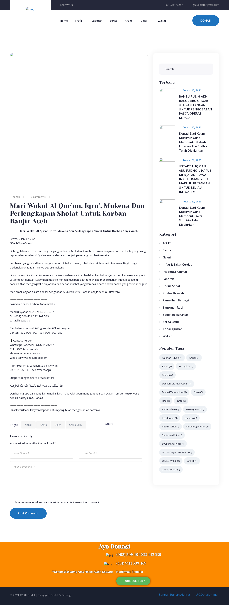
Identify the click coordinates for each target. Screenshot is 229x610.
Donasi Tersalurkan (174, 392)
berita (167, 366)
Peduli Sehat (171, 286)
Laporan (97, 20)
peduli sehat (170, 426)
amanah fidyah (172, 357)
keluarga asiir (195, 409)
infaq (181, 400)
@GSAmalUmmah (207, 595)
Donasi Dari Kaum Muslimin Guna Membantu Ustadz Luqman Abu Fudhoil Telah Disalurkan (193, 141)
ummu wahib (171, 461)
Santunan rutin (172, 435)
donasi (167, 375)
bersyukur (186, 366)
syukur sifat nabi (173, 443)
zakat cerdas (171, 469)
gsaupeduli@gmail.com (206, 4)
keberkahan (170, 409)
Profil (78, 20)
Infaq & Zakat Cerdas (177, 265)
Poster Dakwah (173, 293)
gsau (198, 392)
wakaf (192, 461)
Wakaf (162, 20)
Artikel (129, 20)
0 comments (38, 197)
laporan (191, 418)
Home (64, 20)
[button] (133, 581)
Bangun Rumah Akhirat (174, 595)
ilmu (166, 400)
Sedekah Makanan (175, 315)
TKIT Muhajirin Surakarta (177, 452)
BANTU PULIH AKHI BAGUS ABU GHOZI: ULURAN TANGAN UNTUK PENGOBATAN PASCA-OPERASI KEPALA (195, 107)
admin (16, 197)
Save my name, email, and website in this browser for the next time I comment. (57, 502)
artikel (194, 357)
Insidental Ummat (175, 272)
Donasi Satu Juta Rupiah (176, 383)
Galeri (144, 20)
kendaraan (169, 418)
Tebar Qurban (172, 329)
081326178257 (174, 4)
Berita (113, 20)
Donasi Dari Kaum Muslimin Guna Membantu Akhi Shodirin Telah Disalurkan (192, 216)
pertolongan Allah (197, 426)
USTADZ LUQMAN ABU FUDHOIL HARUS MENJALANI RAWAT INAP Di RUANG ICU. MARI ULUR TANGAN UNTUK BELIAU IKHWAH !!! (195, 179)
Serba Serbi (75, 425)
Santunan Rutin (173, 307)
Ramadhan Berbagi (176, 300)
